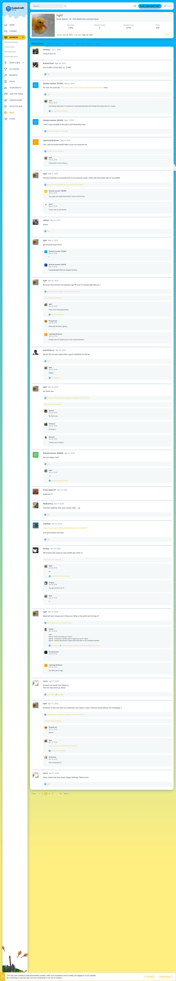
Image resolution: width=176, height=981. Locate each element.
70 (61, 794)
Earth (50, 204)
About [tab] (99, 44)
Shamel (51, 410)
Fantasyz (46, 50)
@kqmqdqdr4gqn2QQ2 (52, 245)
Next (66, 794)
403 (157, 28)
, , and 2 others (68, 398)
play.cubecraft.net (150, 6)
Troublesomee (54, 652)
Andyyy (46, 549)
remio (45, 681)
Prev (34, 794)
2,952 (70, 28)
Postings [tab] (69, 44)
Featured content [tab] (84, 44)
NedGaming (48, 504)
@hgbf (45, 354)
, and (57, 131)
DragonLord (53, 321)
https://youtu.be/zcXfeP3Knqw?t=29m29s (63, 746)
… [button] (56, 794)
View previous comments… (53, 298)
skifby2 (46, 220)
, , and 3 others (75, 645)
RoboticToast (48, 63)
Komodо (51, 437)
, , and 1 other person (65, 714)
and (65, 185)
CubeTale (47, 524)
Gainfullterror (48, 350)
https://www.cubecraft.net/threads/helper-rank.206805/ (65, 528)
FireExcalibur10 (49, 490)
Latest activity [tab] (54, 44)
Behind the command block (88, 19)
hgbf (50, 101)
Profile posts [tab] (38, 44)
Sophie (51, 629)
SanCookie (52, 757)
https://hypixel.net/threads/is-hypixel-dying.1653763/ (82, 87)
